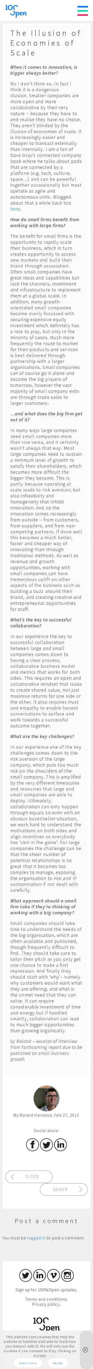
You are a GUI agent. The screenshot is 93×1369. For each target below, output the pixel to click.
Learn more (28, 1363)
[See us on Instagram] (67, 1280)
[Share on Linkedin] (60, 1149)
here (15, 209)
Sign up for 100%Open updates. (47, 1289)
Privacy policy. (46, 1304)
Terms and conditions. (46, 1299)
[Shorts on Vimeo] (53, 1280)
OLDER (32, 1176)
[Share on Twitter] (46, 1149)
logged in (36, 1237)
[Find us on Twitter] (25, 1280)
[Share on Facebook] (32, 1149)
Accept (58, 1363)
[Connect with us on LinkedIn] (39, 1280)
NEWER (60, 1189)
